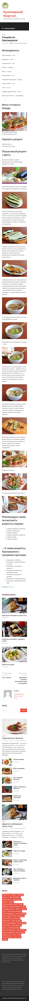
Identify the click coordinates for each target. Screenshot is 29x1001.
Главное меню (9, 28)
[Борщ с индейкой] (7, 774)
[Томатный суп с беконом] (14, 734)
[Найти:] (14, 710)
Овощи (17, 909)
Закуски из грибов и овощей (10, 904)
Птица (4, 911)
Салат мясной (6, 920)
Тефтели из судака (8, 664)
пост (19, 937)
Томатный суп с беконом (12, 738)
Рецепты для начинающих (14, 911)
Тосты (14, 934)
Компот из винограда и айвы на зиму (20, 860)
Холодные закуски (7, 937)
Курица (21, 904)
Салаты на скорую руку (9, 930)
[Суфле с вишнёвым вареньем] (7, 792)
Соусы (3, 34)
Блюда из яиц (6, 894)
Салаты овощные (21, 930)
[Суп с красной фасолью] (7, 783)
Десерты (4, 736)
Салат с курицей (21, 923)
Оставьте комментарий (20, 43)
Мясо (23, 906)
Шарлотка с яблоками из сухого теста (14, 615)
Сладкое (5, 934)
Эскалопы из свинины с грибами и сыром (20, 843)
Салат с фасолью (16, 925)
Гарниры (5, 897)
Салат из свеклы (7, 918)
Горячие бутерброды (14, 897)
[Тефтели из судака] (14, 662)
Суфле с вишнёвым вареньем (19, 787)
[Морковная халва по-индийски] (7, 884)
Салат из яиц (16, 918)
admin (11, 43)
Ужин (19, 934)
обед (15, 937)
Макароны (5, 906)
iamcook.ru (11, 587)
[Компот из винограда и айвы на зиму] (7, 865)
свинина (5, 939)
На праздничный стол (8, 909)
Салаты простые (20, 932)
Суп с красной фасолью (17, 778)
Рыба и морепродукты (9, 913)
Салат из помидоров (18, 916)
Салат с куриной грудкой (9, 923)
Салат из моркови (20, 913)
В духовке (14, 894)
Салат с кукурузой (16, 920)
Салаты (5, 927)
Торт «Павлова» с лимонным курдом (19, 869)
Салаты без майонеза (13, 927)
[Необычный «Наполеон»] (7, 801)
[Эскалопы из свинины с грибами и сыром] (14, 637)
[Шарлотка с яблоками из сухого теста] (14, 613)
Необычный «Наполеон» (17, 796)
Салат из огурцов (7, 916)
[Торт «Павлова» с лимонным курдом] (7, 875)
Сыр (10, 934)
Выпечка (20, 894)
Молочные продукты (15, 906)
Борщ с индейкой (18, 768)
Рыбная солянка (18, 759)
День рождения (17, 899)
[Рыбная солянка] (7, 765)
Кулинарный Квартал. (13, 14)
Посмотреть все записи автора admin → (19, 696)
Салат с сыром (6, 925)
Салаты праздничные (8, 932)
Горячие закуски (7, 899)
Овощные (23, 909)
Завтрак (11, 901)
